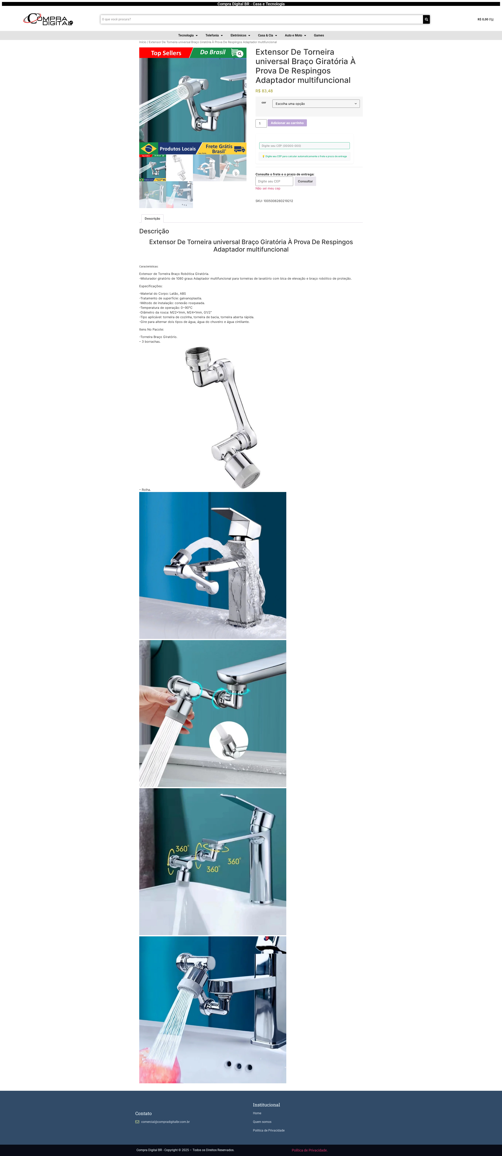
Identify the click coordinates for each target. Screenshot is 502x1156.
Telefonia (212, 35)
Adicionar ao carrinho (287, 123)
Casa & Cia (265, 35)
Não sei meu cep (268, 188)
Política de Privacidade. (310, 1150)
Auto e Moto (293, 35)
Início (142, 42)
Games (319, 35)
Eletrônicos (238, 35)
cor (264, 102)
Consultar (305, 181)
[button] (239, 53)
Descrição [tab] (152, 218)
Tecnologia (186, 35)
